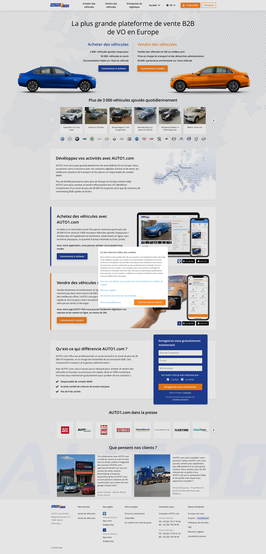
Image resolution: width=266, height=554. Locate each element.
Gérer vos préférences (110, 302)
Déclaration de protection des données (118, 295)
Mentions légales (108, 290)
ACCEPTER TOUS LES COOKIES (150, 302)
